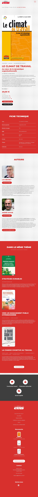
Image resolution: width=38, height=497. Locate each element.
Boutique (7, 7)
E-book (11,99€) (6, 104)
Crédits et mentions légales (19, 420)
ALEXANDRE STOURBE (6, 354)
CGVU (19, 422)
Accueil (3, 7)
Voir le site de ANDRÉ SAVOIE (8, 230)
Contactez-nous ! (12, 386)
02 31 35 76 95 (19, 473)
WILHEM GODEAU (16, 354)
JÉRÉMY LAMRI (5, 353)
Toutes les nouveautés (19, 461)
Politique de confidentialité (19, 424)
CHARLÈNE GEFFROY (29, 353)
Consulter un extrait (6, 98)
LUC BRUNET (5, 73)
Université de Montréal (24, 219)
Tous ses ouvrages (7, 182)
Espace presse (19, 418)
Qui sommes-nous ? (19, 413)
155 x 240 (14, 7)
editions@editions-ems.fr (19, 475)
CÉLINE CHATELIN (6, 318)
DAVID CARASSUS (14, 318)
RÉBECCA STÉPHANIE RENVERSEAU (17, 353)
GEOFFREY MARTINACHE (7, 281)
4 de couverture (5, 97)
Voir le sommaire (5, 95)
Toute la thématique (19, 366)
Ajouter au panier (6, 101)
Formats (10, 7)
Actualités (19, 415)
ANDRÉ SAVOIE (11, 73)
